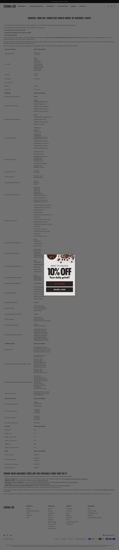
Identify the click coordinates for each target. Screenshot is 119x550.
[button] (59, 267)
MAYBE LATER (59, 290)
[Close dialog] (73, 256)
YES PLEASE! (59, 284)
